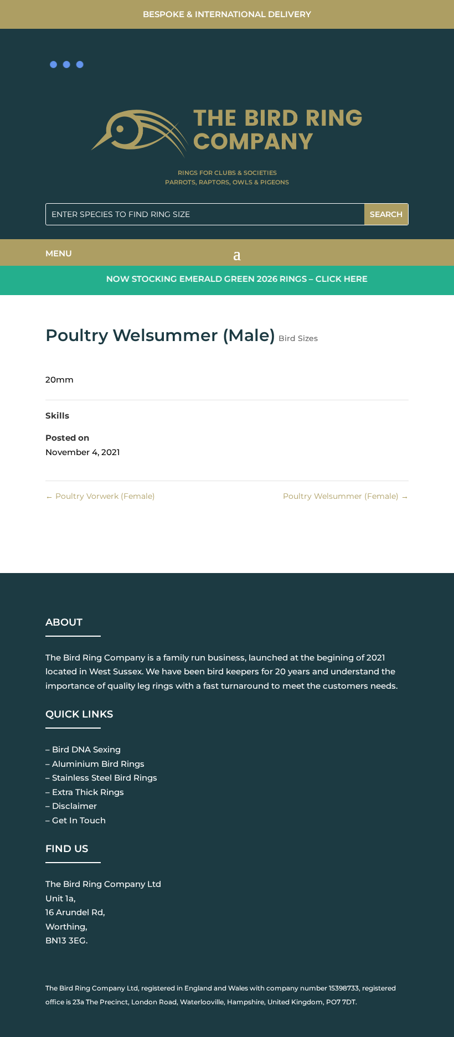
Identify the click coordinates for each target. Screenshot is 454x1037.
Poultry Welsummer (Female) (346, 496)
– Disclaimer (71, 806)
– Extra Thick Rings (84, 792)
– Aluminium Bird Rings (95, 764)
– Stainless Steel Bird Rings (101, 777)
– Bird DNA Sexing (83, 749)
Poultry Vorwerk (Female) (100, 496)
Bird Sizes (298, 338)
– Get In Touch (75, 820)
